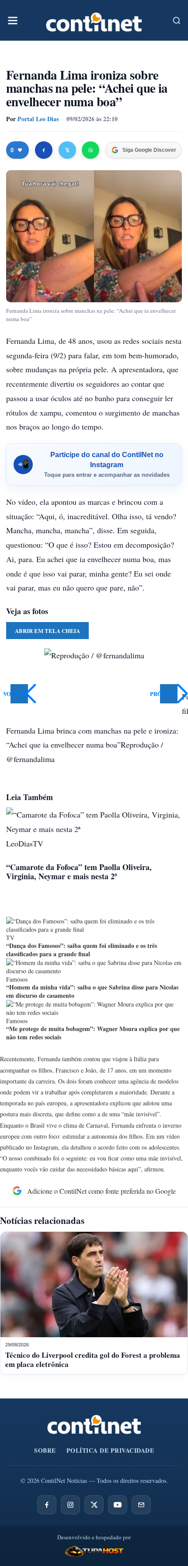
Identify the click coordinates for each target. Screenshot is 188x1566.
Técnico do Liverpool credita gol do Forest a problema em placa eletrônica (92, 1359)
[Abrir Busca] (176, 20)
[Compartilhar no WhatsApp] (90, 150)
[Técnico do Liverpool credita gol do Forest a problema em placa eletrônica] (94, 1284)
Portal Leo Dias (38, 118)
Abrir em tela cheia (47, 630)
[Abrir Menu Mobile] (13, 20)
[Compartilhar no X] (67, 150)
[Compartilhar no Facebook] (43, 150)
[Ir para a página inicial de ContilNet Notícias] (94, 1424)
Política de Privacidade (110, 1450)
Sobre (45, 1450)
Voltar (18, 693)
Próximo (169, 693)
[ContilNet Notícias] (94, 20)
